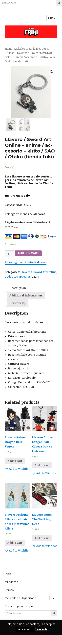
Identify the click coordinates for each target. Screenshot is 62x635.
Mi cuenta (11, 582)
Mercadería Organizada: (21, 598)
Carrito (9, 590)
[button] (25, 262)
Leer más (41, 629)
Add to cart (28, 253)
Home (8, 48)
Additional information (25, 295)
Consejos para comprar (20, 606)
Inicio (8, 574)
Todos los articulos (18, 276)
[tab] (18, 288)
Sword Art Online (44, 272)
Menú (51, 18)
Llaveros (22, 53)
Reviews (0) (17, 303)
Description (17, 288)
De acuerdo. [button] (25, 629)
